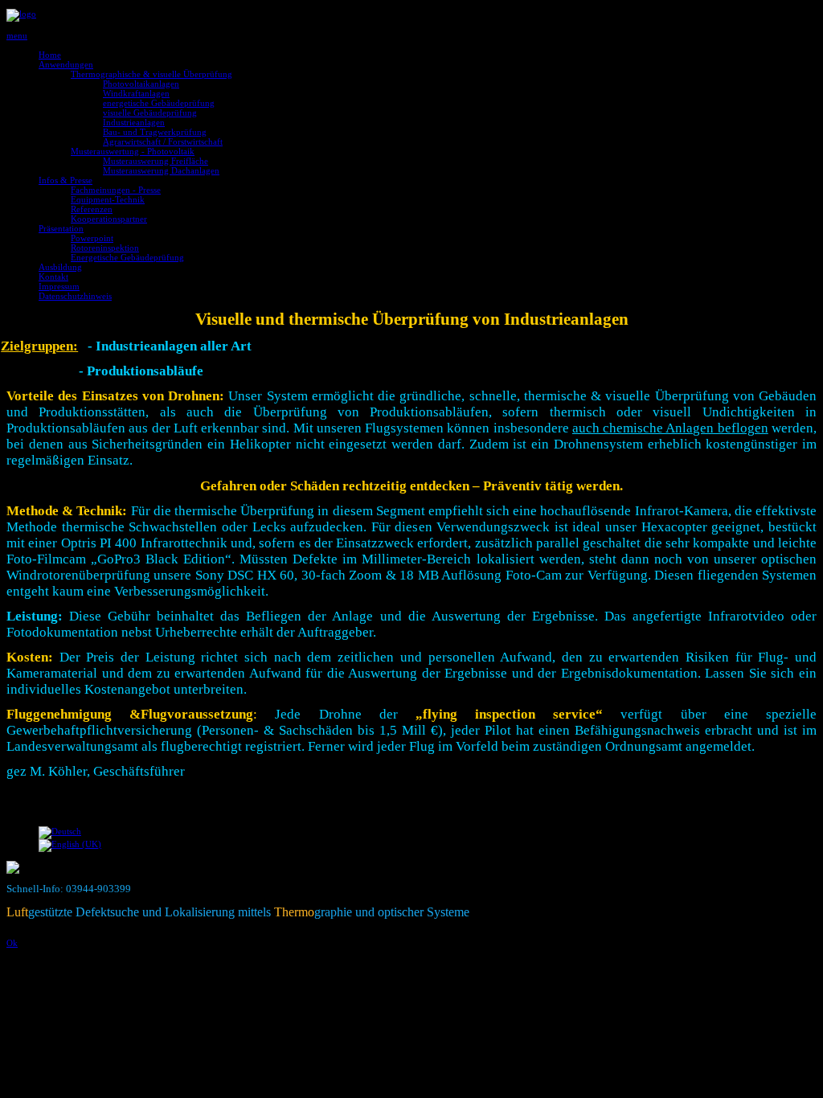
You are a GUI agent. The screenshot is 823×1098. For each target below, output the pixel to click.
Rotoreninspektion (105, 247)
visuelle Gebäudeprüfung (150, 112)
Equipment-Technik (108, 199)
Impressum (59, 286)
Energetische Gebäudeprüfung (127, 257)
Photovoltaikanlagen (141, 83)
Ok (12, 943)
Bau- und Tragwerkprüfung (155, 132)
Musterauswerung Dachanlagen (161, 170)
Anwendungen (66, 64)
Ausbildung (60, 267)
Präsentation (61, 228)
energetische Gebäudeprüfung (159, 103)
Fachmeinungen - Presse (116, 190)
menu (16, 35)
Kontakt (53, 276)
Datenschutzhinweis (75, 296)
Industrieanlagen (134, 122)
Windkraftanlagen (136, 93)
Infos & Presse (65, 180)
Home (50, 54)
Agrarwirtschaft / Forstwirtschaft (163, 141)
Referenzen (92, 209)
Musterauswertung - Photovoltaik (132, 151)
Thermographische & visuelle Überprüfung (151, 74)
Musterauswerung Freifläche (155, 161)
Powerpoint (92, 238)
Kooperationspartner (109, 218)
